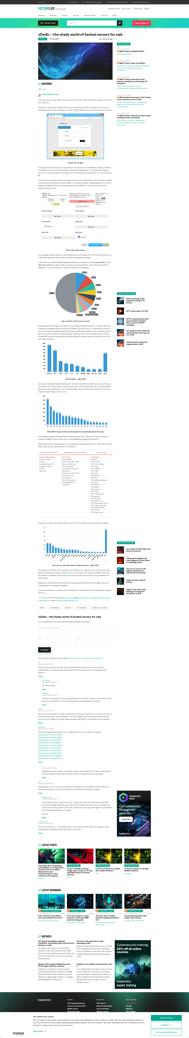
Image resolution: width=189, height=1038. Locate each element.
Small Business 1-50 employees (93, 2)
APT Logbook (130, 1011)
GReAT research (73, 865)
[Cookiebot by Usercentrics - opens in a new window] (18, 1033)
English (146, 8)
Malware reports (102, 865)
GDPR (114, 15)
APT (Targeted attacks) (75, 1003)
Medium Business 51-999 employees (118, 2)
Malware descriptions (104, 1006)
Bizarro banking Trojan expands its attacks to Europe (135, 301)
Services (76, 15)
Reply (40, 676)
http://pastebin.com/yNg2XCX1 (49, 742)
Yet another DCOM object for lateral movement (138, 550)
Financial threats (73, 1011)
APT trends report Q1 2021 (137, 311)
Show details (38, 1031)
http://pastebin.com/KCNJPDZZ (50, 735)
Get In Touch (126, 8)
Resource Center (90, 15)
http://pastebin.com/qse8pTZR (49, 740)
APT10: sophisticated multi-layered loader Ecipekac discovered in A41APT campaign (137, 322)
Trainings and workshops (51, 910)
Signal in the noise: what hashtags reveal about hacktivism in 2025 (136, 591)
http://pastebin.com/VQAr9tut (49, 750)
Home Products (74, 2)
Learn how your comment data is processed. (86, 658)
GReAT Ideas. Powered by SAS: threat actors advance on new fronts (134, 98)
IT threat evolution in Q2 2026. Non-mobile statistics (108, 870)
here (43, 593)
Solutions (41, 15)
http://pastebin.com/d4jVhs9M (49, 753)
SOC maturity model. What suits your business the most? (50, 917)
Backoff (66, 575)
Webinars (129, 1009)
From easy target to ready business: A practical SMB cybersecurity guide (78, 918)
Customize (165, 1025)
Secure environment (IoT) (76, 1006)
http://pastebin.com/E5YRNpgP (50, 737)
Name (40, 638)
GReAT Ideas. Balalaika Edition (131, 51)
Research (43, 39)
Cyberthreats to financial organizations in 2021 (136, 343)
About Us (104, 15)
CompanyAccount (114, 8)
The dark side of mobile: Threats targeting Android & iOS (107, 918)
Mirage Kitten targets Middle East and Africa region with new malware (54, 965)
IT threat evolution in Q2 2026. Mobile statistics (136, 870)
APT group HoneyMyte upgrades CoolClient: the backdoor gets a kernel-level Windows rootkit (56, 943)
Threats (70, 999)
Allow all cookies (166, 1018)
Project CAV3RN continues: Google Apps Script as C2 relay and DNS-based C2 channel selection (80, 872)
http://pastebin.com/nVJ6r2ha (49, 748)
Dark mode (138, 8)
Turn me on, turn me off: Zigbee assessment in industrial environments (136, 571)
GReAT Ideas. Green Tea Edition (132, 63)
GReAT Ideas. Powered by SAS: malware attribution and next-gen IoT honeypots (132, 81)
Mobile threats (72, 1009)
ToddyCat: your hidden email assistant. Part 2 (94, 965)
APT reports (101, 1003)
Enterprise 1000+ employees (141, 2)
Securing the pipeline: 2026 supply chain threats (135, 917)
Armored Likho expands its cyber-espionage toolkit (90, 942)
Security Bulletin (103, 1009)
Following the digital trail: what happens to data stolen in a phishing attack (138, 560)
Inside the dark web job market (135, 581)
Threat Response (132, 1003)
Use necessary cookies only (166, 1032)
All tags (128, 1006)
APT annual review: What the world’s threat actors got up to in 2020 (138, 333)
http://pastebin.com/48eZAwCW (50, 758)
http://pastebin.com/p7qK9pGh (50, 756)
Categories (100, 999)
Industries (53, 15)
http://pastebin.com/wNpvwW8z (50, 745)
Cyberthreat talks (77, 910)
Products (65, 15)
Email (78, 638)
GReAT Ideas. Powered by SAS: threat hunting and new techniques (134, 117)
